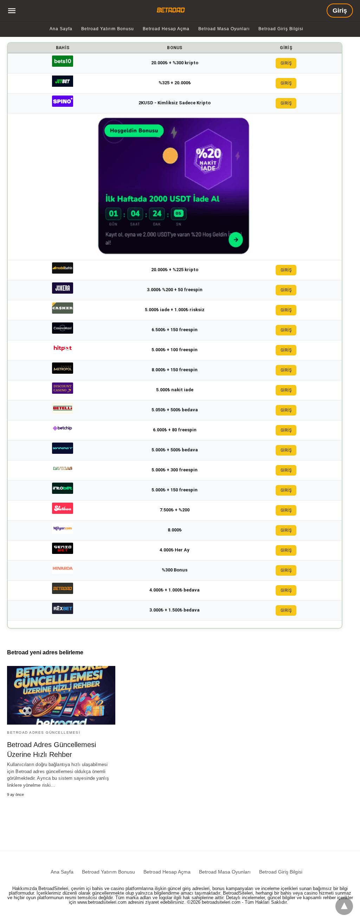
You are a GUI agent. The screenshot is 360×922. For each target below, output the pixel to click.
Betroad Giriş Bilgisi (280, 28)
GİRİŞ (286, 63)
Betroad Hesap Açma (166, 28)
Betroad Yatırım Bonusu (107, 28)
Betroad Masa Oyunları (224, 28)
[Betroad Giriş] (172, 10)
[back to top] (344, 906)
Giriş (340, 10)
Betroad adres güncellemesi (43, 732)
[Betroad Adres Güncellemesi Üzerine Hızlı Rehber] (61, 695)
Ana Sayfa (61, 28)
